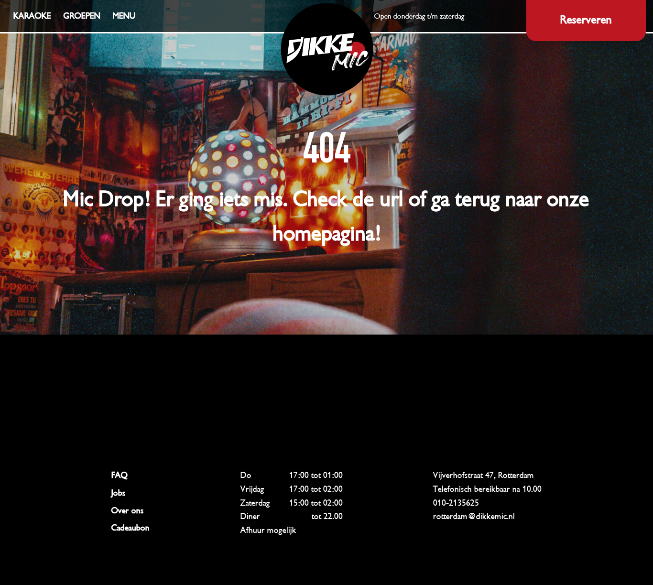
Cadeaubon (130, 527)
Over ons (127, 510)
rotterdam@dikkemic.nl (474, 516)
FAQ (119, 475)
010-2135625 (456, 503)
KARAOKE (32, 16)
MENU (124, 16)
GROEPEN (82, 16)
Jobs (118, 493)
